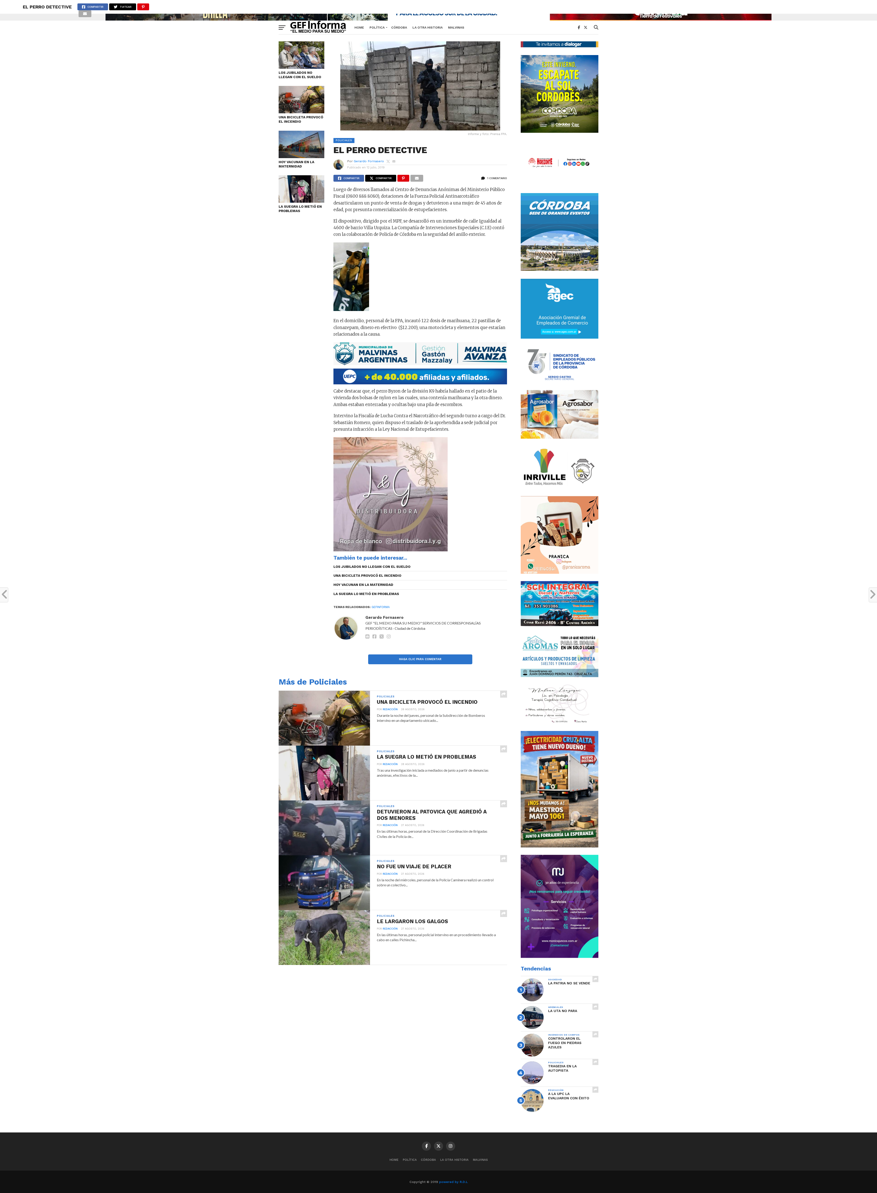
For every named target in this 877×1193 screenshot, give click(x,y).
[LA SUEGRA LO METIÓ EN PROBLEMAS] (301, 201)
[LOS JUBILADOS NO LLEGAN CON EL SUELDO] (301, 67)
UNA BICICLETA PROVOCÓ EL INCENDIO (301, 119)
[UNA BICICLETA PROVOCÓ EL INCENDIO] (301, 112)
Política (377, 27)
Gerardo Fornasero (369, 161)
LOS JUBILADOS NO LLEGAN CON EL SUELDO (300, 75)
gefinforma (381, 607)
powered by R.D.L (453, 1182)
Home (359, 27)
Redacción (390, 709)
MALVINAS (456, 27)
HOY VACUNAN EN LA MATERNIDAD (296, 164)
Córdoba (399, 27)
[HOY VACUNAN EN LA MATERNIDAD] (301, 156)
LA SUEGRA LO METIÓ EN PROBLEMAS (300, 209)
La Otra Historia (427, 27)
